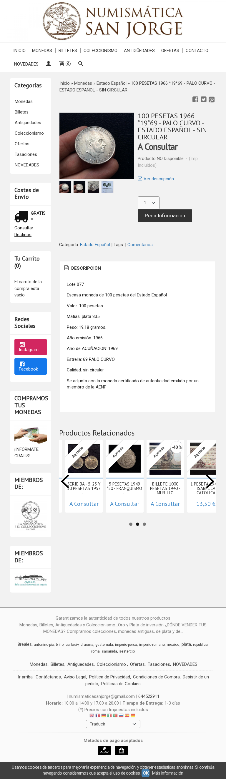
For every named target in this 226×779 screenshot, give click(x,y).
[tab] (82, 268)
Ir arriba (25, 677)
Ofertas (170, 50)
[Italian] (109, 716)
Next (210, 481)
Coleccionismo (100, 50)
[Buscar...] (80, 64)
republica (200, 645)
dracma (87, 645)
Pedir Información (165, 215)
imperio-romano (152, 645)
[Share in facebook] (195, 99)
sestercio (127, 651)
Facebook (28, 369)
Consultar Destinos (23, 231)
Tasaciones (26, 154)
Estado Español (95, 244)
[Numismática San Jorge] (113, 21)
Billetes (68, 50)
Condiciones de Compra (156, 677)
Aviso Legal (75, 677)
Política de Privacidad (109, 677)
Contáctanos (48, 677)
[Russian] (121, 716)
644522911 (148, 696)
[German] (103, 716)
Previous (65, 481)
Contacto (197, 50)
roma (95, 651)
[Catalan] (134, 716)
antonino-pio (44, 645)
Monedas (42, 50)
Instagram (29, 349)
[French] (97, 716)
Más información (167, 773)
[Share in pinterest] (211, 99)
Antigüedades (139, 50)
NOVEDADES (26, 64)
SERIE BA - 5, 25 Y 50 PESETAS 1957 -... (84, 488)
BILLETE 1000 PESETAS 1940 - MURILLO (165, 488)
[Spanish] (127, 716)
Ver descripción (159, 178)
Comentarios (140, 244)
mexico (173, 644)
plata (186, 644)
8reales (25, 644)
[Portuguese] (115, 716)
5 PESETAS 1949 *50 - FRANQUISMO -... (124, 488)
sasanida (109, 651)
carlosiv (72, 644)
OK (145, 773)
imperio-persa (126, 645)
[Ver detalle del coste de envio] (22, 217)
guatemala (104, 645)
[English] (91, 716)
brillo (60, 645)
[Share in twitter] (204, 99)
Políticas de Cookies (121, 683)
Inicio (19, 50)
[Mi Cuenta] (48, 64)
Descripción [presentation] (85, 268)
